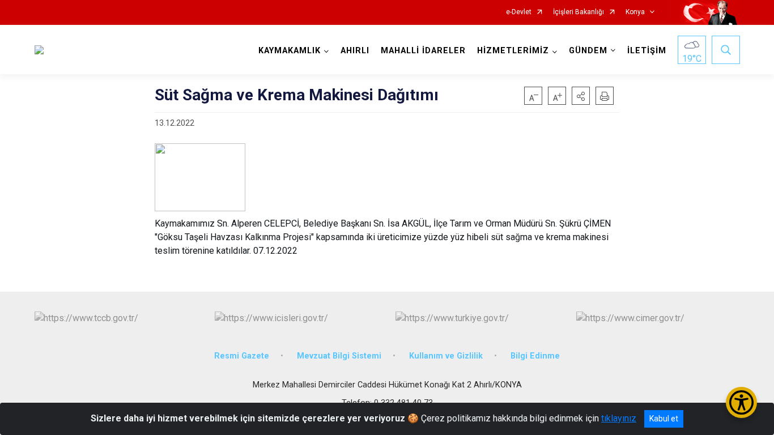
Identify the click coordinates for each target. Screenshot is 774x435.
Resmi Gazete (241, 356)
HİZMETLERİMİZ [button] (513, 51)
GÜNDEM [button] (588, 51)
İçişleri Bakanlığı (578, 12)
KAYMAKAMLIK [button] (289, 51)
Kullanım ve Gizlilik (446, 356)
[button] (581, 96)
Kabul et (663, 418)
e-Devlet (518, 12)
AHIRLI (355, 51)
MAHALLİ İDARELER (423, 51)
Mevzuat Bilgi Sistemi (339, 356)
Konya (635, 12)
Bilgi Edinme (535, 356)
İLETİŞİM (646, 51)
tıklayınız (618, 418)
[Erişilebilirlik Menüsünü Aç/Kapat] (741, 402)
